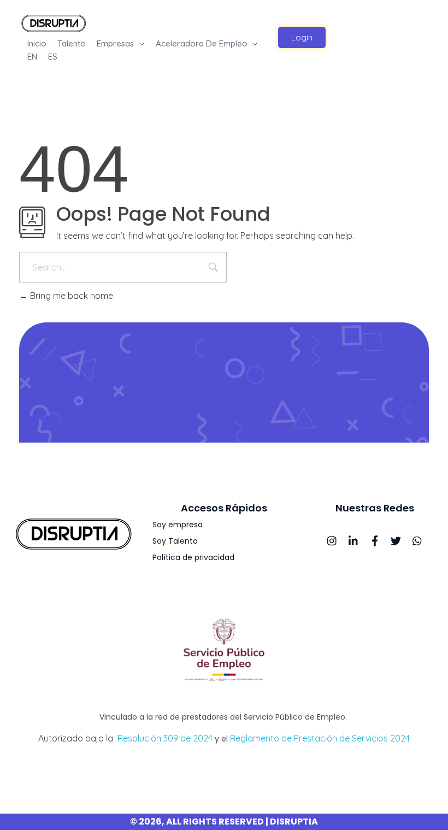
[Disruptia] (53, 22)
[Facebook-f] (374, 540)
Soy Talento (175, 540)
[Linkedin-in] (353, 540)
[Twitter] (396, 540)
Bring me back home (70, 295)
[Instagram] (332, 540)
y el (221, 738)
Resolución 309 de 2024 (165, 738)
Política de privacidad (193, 557)
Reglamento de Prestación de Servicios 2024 (320, 738)
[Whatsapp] (417, 540)
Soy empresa (177, 524)
